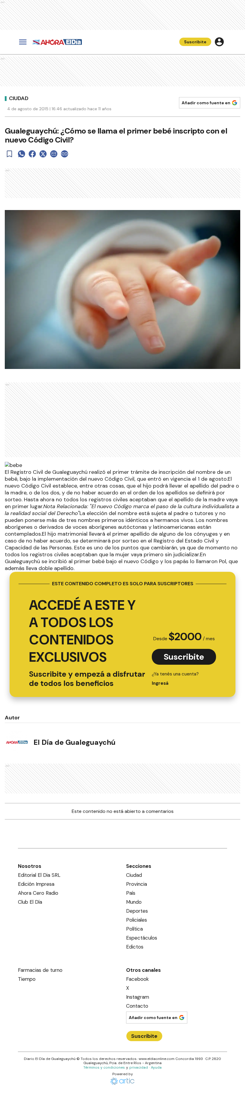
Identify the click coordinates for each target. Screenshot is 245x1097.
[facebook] (32, 153)
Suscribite (195, 42)
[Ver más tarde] (9, 154)
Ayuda (156, 1067)
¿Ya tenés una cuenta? (175, 678)
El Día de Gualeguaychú (74, 742)
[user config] (219, 41)
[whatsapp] (21, 153)
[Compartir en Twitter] (43, 153)
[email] (53, 153)
